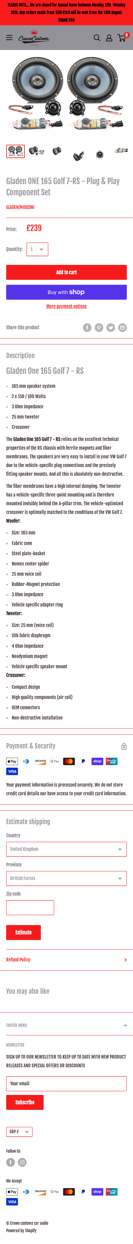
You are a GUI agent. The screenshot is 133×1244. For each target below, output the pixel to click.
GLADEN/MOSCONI (20, 207)
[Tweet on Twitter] (110, 327)
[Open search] (97, 37)
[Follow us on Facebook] (10, 1162)
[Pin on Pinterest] (99, 327)
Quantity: (14, 249)
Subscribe (24, 1102)
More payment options (66, 306)
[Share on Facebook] (87, 327)
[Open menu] (9, 37)
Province (14, 865)
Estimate (23, 932)
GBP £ (14, 1131)
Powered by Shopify (21, 1230)
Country (13, 835)
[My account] (109, 37)
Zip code (13, 894)
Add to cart (66, 272)
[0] (122, 38)
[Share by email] (122, 327)
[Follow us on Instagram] (22, 1162)
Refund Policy (18, 960)
